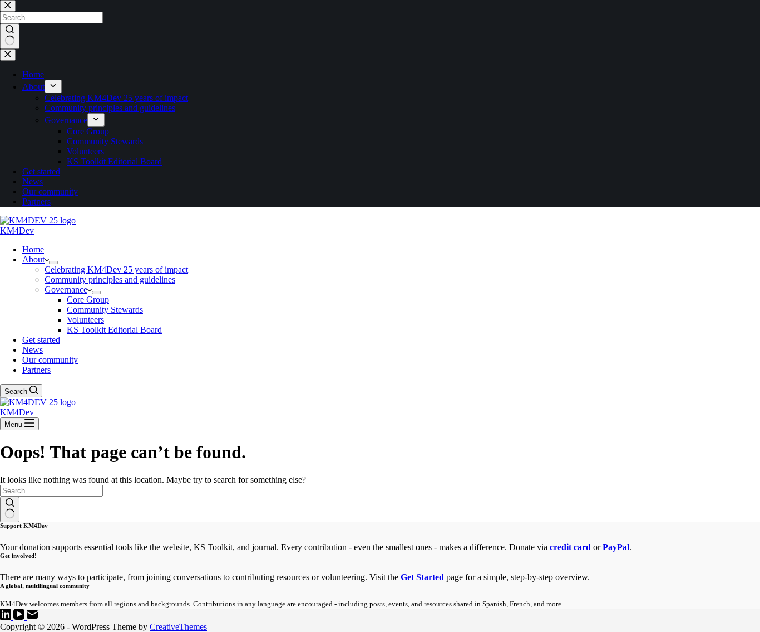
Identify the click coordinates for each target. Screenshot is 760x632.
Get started (41, 339)
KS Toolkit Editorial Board (114, 329)
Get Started (422, 577)
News (32, 349)
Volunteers (85, 319)
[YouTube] (20, 616)
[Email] (32, 616)
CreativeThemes (178, 626)
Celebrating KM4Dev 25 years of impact (116, 269)
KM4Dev (17, 230)
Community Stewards (105, 309)
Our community (50, 359)
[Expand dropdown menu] (53, 262)
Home (33, 249)
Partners (36, 370)
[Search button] (9, 509)
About (33, 259)
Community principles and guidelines (110, 279)
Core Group (88, 299)
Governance (66, 289)
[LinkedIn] (6, 616)
